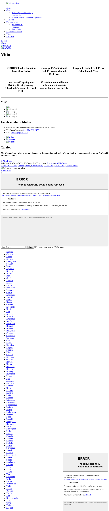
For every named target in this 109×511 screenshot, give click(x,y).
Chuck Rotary (37, 166)
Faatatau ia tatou (13, 22)
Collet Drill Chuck (9, 166)
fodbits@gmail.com (19, 132)
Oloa (8, 10)
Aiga (8, 8)
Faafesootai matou (14, 32)
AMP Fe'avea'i (61, 163)
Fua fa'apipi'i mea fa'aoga (22, 12)
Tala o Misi (16, 29)
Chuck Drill (59, 166)
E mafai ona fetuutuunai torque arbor (27, 17)
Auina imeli (6, 170)
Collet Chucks (71, 166)
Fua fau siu (16, 15)
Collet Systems (24, 166)
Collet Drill (48, 166)
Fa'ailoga (15, 27)
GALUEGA (6, 161)
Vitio (8, 34)
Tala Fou (10, 20)
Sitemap (50, 163)
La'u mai (10, 36)
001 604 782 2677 (31, 130)
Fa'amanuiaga (17, 24)
